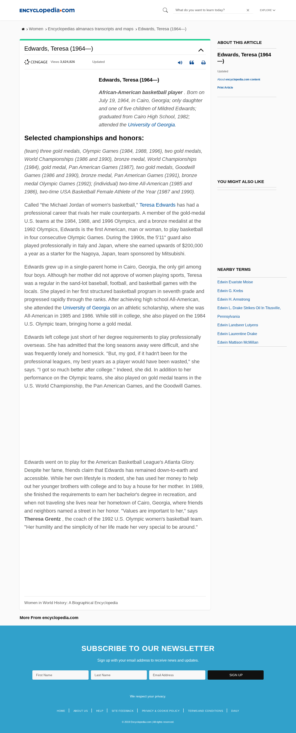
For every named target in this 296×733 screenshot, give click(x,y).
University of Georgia (151, 125)
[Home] (47, 10)
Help (99, 710)
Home (61, 710)
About (238, 79)
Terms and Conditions (205, 710)
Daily (235, 710)
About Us (81, 710)
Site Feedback (123, 710)
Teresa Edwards (157, 205)
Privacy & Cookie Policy (161, 710)
